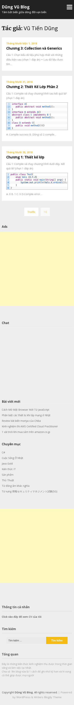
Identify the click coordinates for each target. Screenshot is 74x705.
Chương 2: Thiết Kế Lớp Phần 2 (32, 86)
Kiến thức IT (9, 469)
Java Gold (7, 463)
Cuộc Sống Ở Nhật (12, 458)
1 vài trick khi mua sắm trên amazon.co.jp (26, 432)
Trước (31, 212)
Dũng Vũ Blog (16, 7)
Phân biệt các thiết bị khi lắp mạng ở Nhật (26, 415)
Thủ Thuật (8, 480)
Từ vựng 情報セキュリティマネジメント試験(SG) (29, 491)
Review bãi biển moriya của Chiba (21, 420)
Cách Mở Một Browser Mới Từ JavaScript (25, 409)
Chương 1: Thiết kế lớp (25, 157)
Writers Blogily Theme (48, 697)
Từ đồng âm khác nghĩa (15, 485)
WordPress (23, 697)
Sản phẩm (7, 474)
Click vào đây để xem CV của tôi (21, 616)
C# (3, 452)
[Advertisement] (37, 269)
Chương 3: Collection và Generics (34, 48)
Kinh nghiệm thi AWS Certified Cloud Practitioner (30, 426)
